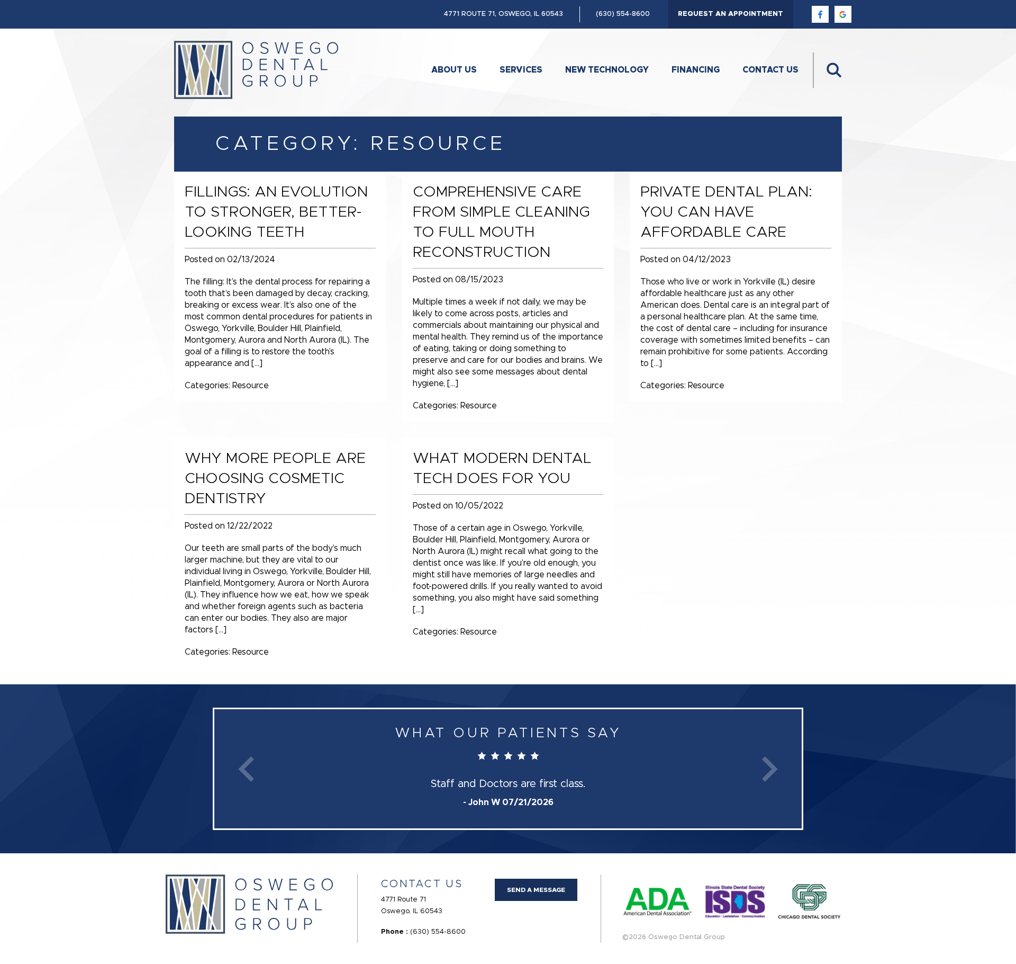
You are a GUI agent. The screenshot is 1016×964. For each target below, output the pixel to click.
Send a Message (536, 890)
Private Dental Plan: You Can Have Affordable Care (726, 212)
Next (770, 768)
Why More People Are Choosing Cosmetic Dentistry (275, 478)
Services (521, 70)
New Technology (607, 70)
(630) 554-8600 (623, 14)
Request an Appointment (730, 14)
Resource (250, 385)
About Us (454, 70)
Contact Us (770, 70)
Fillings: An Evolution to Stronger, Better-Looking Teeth (276, 212)
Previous (246, 768)
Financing (696, 70)
